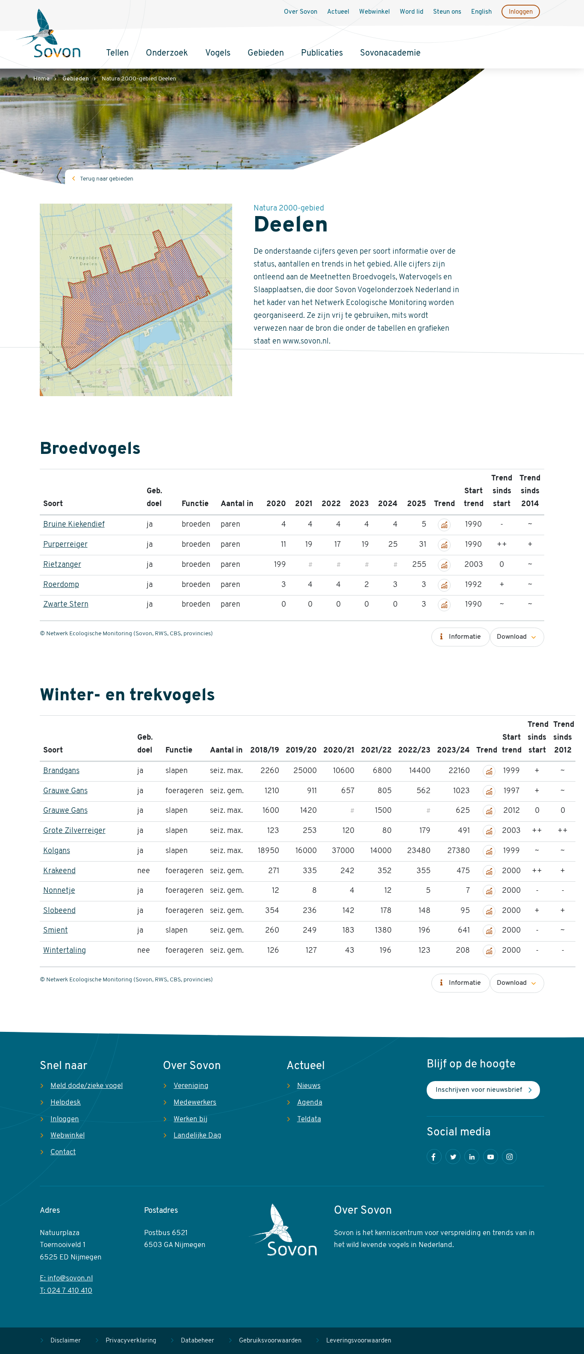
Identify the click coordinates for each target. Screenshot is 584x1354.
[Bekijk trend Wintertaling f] (489, 951)
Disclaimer (65, 1341)
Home (41, 79)
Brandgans (61, 771)
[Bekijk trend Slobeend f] (489, 911)
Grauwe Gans (65, 791)
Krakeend (59, 871)
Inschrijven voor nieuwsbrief (479, 1090)
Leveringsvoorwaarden (358, 1341)
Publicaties (322, 53)
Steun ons (447, 12)
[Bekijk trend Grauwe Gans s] (489, 811)
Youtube (490, 1156)
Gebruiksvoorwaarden (270, 1341)
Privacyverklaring (131, 1341)
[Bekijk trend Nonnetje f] (489, 891)
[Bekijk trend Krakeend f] (489, 871)
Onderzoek (167, 53)
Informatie (465, 637)
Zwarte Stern (65, 605)
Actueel (338, 12)
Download (512, 637)
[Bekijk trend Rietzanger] (444, 565)
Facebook (434, 1156)
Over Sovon (300, 12)
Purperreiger (65, 545)
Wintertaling (64, 951)
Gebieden (266, 53)
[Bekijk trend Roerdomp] (444, 585)
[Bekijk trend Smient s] (489, 930)
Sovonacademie (390, 53)
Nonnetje (59, 891)
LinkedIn (471, 1156)
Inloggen (521, 12)
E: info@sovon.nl (66, 1278)
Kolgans (56, 851)
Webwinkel (374, 12)
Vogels (217, 53)
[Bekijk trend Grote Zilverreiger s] (489, 831)
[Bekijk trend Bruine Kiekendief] (444, 524)
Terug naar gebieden (106, 179)
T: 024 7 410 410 (66, 1291)
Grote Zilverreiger (74, 831)
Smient (55, 931)
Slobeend (59, 911)
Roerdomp (61, 585)
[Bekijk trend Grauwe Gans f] (489, 791)
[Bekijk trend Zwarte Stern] (444, 604)
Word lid (411, 12)
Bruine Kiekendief (74, 525)
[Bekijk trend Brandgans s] (489, 771)
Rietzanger (62, 565)
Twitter (452, 1156)
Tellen (117, 53)
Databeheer (197, 1341)
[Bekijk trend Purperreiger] (444, 545)
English (481, 12)
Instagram (509, 1156)
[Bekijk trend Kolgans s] (489, 851)
